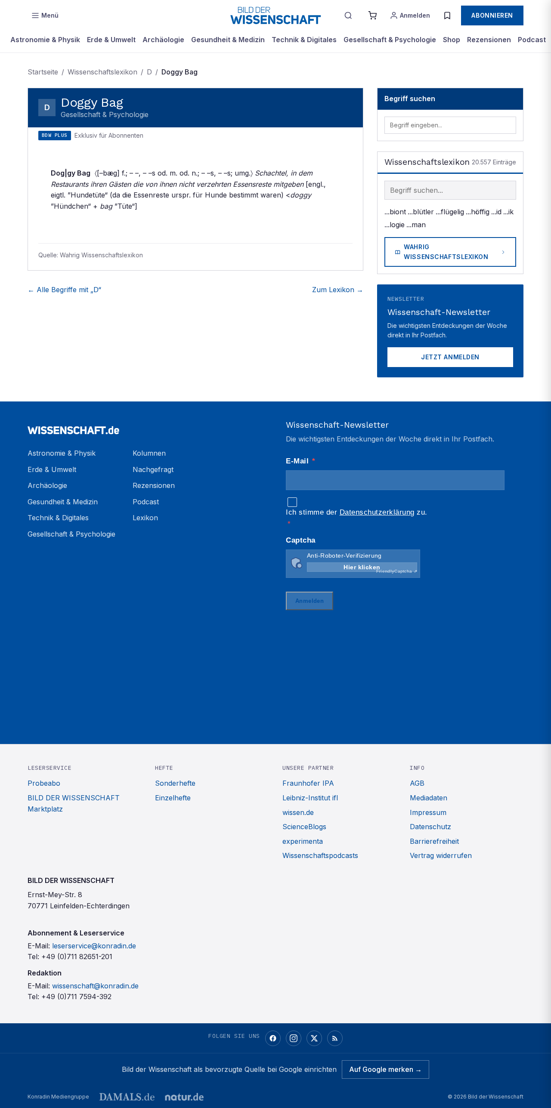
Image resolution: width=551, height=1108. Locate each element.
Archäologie (163, 39)
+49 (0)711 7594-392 (76, 996)
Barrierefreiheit (434, 841)
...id (496, 211)
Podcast (532, 39)
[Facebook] (273, 1038)
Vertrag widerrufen (441, 855)
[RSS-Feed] (335, 1038)
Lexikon (145, 517)
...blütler (421, 211)
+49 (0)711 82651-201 (76, 956)
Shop (451, 39)
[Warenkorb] (372, 15)
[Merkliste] (447, 15)
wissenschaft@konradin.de (95, 985)
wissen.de (298, 812)
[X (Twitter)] (314, 1038)
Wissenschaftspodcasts (320, 855)
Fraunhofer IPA (308, 783)
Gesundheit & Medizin (228, 39)
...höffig (477, 211)
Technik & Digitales (304, 39)
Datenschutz (430, 826)
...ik (508, 211)
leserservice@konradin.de (94, 945)
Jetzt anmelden (450, 357)
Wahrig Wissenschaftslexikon (446, 251)
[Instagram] (293, 1038)
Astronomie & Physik (45, 39)
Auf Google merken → (385, 1069)
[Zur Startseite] (275, 15)
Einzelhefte (173, 797)
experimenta (302, 841)
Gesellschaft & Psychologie (390, 39)
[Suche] (348, 15)
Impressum (428, 812)
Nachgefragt (153, 469)
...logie (394, 224)
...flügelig (450, 211)
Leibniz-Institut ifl (310, 797)
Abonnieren (492, 15)
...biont (395, 211)
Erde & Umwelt (111, 39)
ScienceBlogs (304, 826)
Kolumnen (149, 453)
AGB (417, 783)
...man (416, 224)
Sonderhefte (175, 783)
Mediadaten (428, 797)
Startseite (43, 72)
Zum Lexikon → (337, 289)
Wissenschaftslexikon (102, 72)
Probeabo (44, 783)
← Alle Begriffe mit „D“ (64, 289)
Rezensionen (489, 39)
